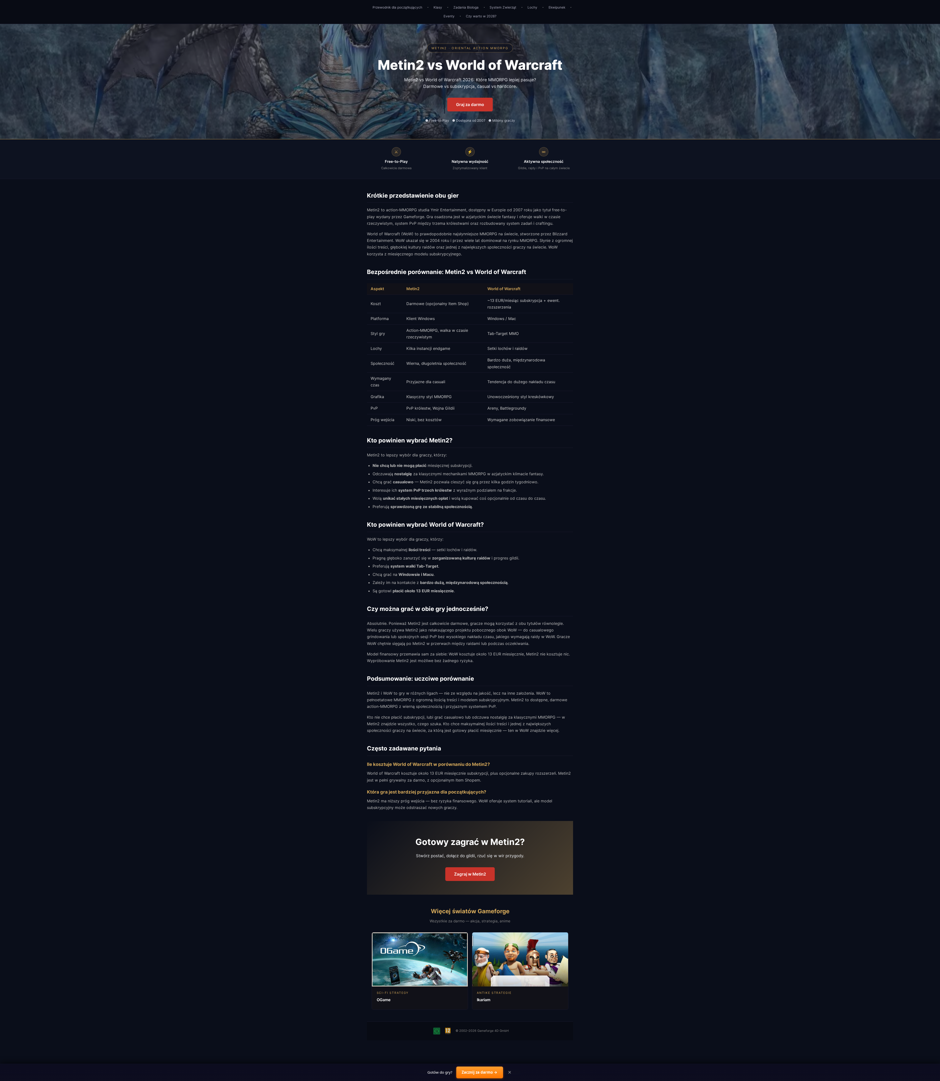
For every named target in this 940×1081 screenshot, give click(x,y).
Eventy (449, 16)
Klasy (438, 7)
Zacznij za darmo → (479, 1072)
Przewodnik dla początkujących (397, 7)
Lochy (532, 7)
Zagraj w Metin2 (470, 874)
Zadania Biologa (466, 7)
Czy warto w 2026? (481, 16)
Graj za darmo (470, 104)
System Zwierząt (503, 7)
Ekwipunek (557, 7)
